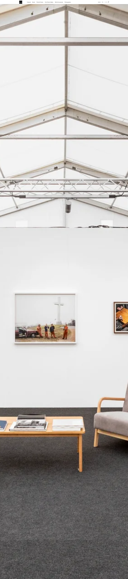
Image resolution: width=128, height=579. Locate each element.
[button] (103, 2)
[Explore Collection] (64, 289)
